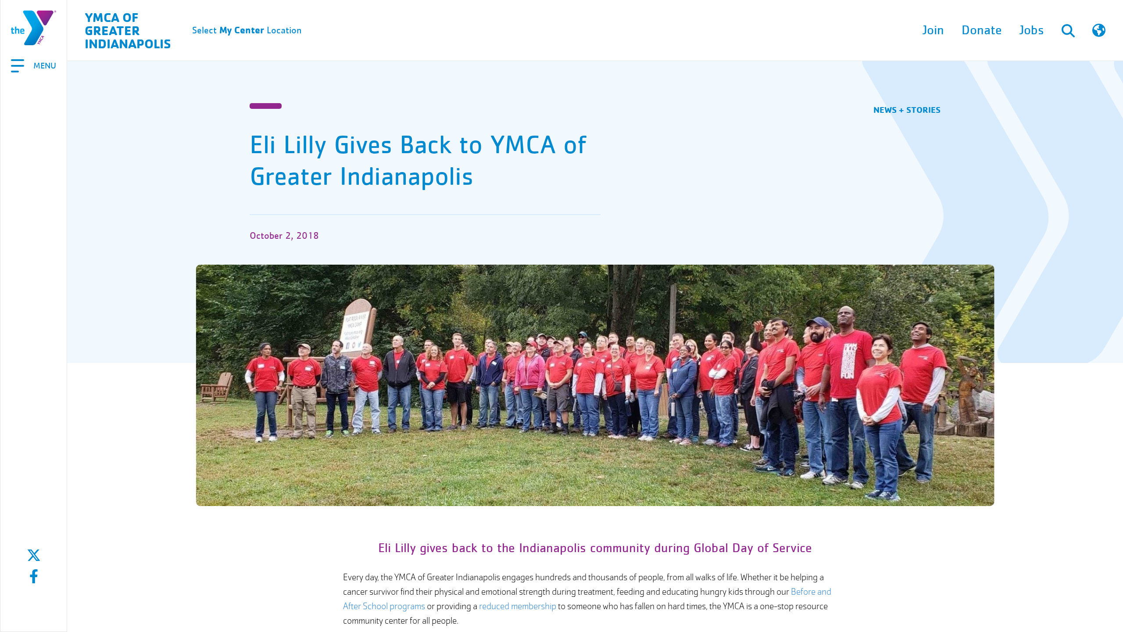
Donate (982, 30)
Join (933, 30)
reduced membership (517, 606)
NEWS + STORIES (907, 109)
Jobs (1031, 30)
